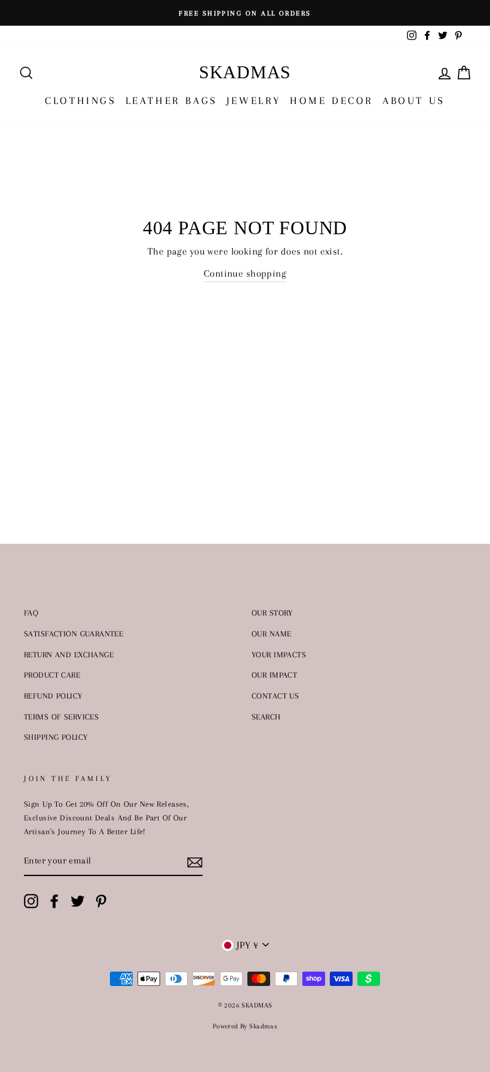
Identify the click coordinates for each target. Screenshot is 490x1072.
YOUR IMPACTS (279, 654)
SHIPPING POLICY (55, 737)
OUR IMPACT (274, 674)
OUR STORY (272, 612)
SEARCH (266, 716)
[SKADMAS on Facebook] (54, 901)
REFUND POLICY (53, 695)
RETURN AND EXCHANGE (69, 654)
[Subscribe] (195, 861)
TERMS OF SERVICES (61, 716)
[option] (245, 13)
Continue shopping (245, 273)
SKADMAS (245, 72)
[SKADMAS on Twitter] (78, 901)
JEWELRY (253, 100)
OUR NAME (271, 633)
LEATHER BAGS (171, 100)
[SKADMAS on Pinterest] (101, 901)
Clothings (80, 100)
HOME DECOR (331, 100)
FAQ (31, 612)
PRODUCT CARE (52, 674)
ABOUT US (413, 100)
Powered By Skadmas (245, 1026)
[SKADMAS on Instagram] (31, 901)
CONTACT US (275, 695)
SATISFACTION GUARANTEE (73, 633)
